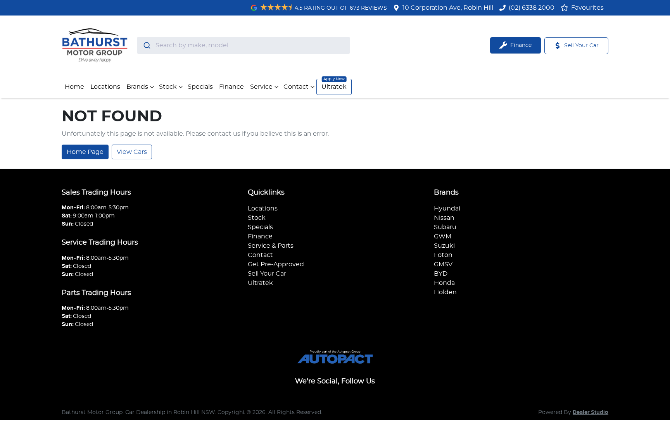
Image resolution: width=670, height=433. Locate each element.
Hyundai (447, 208)
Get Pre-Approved (276, 264)
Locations (105, 87)
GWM (442, 236)
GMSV (443, 264)
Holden (445, 292)
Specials (200, 87)
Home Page (85, 152)
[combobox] (243, 45)
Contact (296, 87)
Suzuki (444, 246)
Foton (443, 255)
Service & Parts (271, 246)
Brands (137, 87)
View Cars (132, 152)
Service (261, 87)
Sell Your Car (267, 274)
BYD (440, 274)
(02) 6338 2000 (531, 8)
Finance (231, 87)
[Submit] (146, 45)
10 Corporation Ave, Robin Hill (447, 8)
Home (74, 87)
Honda (444, 283)
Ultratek (334, 87)
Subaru (445, 227)
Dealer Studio (590, 412)
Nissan (444, 218)
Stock (168, 87)
